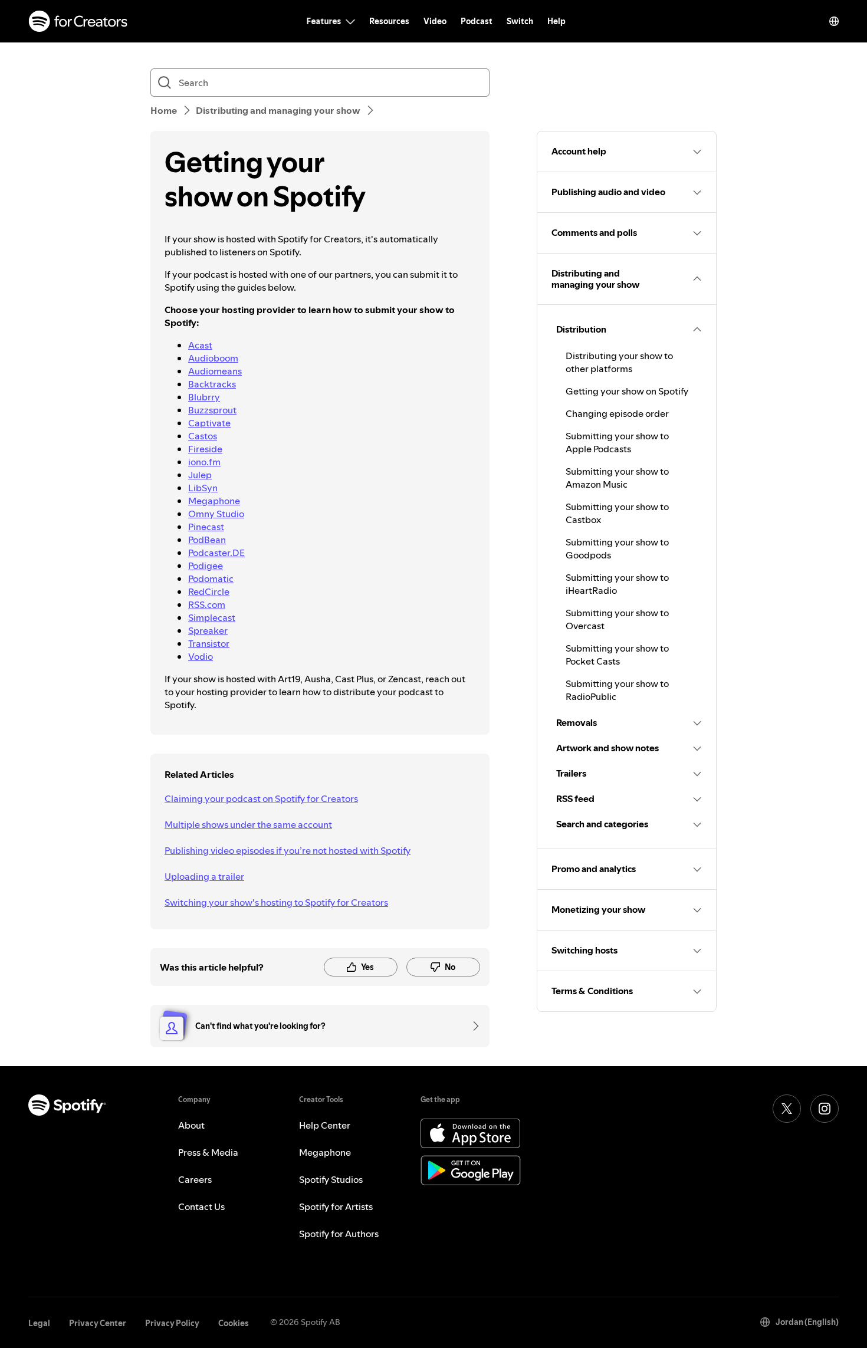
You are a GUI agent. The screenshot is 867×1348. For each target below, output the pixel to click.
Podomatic (211, 578)
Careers (195, 1179)
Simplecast (211, 617)
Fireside (205, 448)
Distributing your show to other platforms (619, 362)
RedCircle (208, 591)
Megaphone (214, 500)
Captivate (209, 422)
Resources (389, 21)
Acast (200, 344)
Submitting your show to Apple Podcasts (617, 442)
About (191, 1125)
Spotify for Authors (339, 1233)
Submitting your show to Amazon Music (617, 478)
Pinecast (206, 526)
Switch (520, 21)
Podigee (205, 565)
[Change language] (834, 21)
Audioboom (213, 357)
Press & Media (208, 1152)
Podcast (476, 21)
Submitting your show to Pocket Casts (617, 655)
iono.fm (204, 461)
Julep (200, 474)
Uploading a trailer (204, 876)
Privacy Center (97, 1323)
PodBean (207, 539)
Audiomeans (215, 370)
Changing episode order (617, 413)
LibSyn (203, 487)
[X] (787, 1108)
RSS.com (206, 604)
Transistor (208, 643)
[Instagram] (824, 1108)
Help (556, 21)
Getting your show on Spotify (627, 390)
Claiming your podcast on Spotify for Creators (261, 798)
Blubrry (204, 396)
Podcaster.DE (216, 552)
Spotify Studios (331, 1179)
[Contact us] (472, 1026)
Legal (39, 1323)
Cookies (233, 1323)
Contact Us (201, 1206)
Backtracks (212, 383)
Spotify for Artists (336, 1206)
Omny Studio (216, 513)
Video (434, 21)
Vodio (200, 656)
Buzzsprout (212, 409)
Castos (202, 435)
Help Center (324, 1125)
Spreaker (208, 630)
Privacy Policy (172, 1323)
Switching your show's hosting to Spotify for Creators (276, 902)
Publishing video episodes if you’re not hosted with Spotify (287, 850)
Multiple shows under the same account (248, 824)
